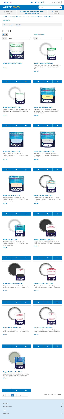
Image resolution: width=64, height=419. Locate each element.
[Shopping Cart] (38, 2)
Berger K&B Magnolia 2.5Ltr (11, 195)
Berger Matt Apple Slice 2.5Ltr (12, 372)
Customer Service (7, 406)
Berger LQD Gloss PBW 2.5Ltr (12, 327)
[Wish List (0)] (35, 2)
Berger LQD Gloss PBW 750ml (43, 327)
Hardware (22, 17)
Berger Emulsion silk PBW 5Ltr (12, 107)
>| (26, 395)
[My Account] (32, 2)
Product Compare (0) (39, 34)
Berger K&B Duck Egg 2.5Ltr (11, 151)
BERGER (18, 25)
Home (28, 17)
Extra (4, 410)
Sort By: (4, 38)
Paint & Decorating (9, 17)
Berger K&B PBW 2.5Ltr (10, 239)
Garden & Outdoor (37, 17)
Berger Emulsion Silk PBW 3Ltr (43, 63)
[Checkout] (42, 2)
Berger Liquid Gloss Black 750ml (13, 283)
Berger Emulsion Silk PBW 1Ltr (12, 63)
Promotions (6, 20)
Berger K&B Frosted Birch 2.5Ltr (44, 151)
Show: (35, 38)
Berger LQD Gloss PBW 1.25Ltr (43, 283)
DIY (17, 17)
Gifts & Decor (48, 17)
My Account (6, 413)
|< (3, 395)
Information (6, 403)
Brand (10, 25)
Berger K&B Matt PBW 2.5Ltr (43, 195)
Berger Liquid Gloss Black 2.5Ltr (44, 239)
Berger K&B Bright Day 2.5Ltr (43, 107)
